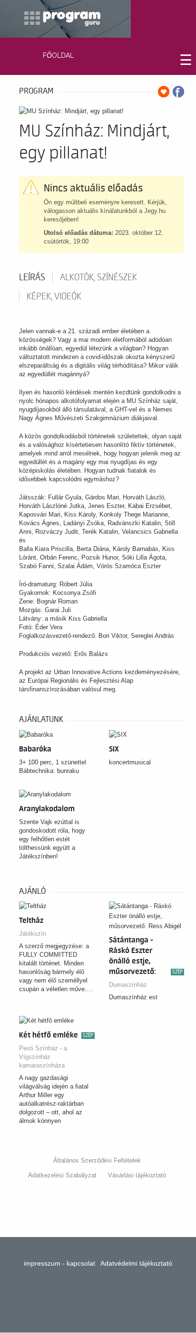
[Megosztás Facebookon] (178, 91)
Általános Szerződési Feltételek (97, 1160)
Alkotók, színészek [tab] (98, 277)
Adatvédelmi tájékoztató (136, 1263)
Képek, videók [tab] (54, 296)
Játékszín (32, 933)
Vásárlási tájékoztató (137, 1175)
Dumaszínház (128, 984)
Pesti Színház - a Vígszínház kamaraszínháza (43, 1057)
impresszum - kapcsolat (59, 1263)
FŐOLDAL (58, 55)
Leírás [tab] (32, 277)
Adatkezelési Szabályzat (62, 1175)
